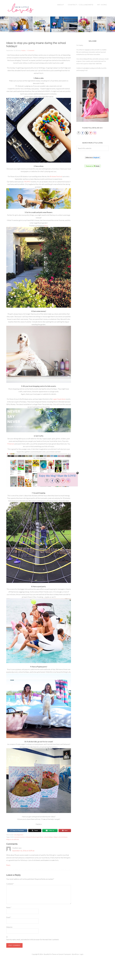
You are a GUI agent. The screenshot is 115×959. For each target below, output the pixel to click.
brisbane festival (31, 837)
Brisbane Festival (56, 176)
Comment (10, 884)
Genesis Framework (64, 954)
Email (8, 917)
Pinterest (10, 444)
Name (8, 907)
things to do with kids (12, 839)
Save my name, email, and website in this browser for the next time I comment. (32, 939)
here (46, 226)
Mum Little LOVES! (20, 8)
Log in (81, 954)
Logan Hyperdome (59, 399)
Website (9, 927)
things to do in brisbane (60, 837)
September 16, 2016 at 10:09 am (23, 851)
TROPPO (27, 182)
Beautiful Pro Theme (50, 954)
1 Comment (30, 50)
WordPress (75, 954)
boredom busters (19, 837)
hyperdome (39, 837)
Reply (8, 865)
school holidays (48, 837)
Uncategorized (18, 835)
